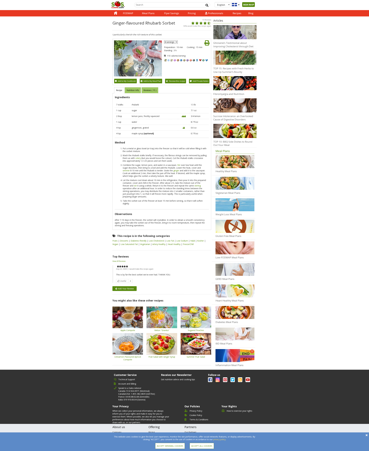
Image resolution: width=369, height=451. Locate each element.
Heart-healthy (174, 244)
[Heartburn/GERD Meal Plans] (234, 269)
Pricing (192, 13)
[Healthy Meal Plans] (234, 161)
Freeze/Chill (188, 244)
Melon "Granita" (161, 330)
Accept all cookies (201, 446)
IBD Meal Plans (223, 343)
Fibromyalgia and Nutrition (228, 94)
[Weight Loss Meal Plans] (234, 204)
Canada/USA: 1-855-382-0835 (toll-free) (136, 393)
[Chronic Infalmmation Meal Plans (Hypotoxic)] (234, 355)
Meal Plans (148, 13)
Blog (250, 13)
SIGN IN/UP (248, 4)
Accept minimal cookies (170, 446)
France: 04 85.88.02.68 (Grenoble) (133, 396)
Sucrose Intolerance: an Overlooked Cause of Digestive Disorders (233, 117)
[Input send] (207, 5)
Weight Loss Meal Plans (228, 214)
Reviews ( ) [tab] (149, 90)
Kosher (200, 240)
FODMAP (128, 13)
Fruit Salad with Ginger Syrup (161, 356)
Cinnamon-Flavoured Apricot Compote (127, 358)
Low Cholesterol (157, 240)
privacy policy (219, 439)
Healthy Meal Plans (226, 171)
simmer (126, 170)
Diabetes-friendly (139, 240)
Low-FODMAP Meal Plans (229, 257)
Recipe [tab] (119, 90)
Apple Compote (128, 330)
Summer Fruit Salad (196, 356)
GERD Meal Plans (224, 279)
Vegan (115, 244)
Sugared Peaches (196, 330)
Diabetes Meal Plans (226, 322)
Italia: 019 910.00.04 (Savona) (131, 399)
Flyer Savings (171, 13)
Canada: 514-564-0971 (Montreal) (134, 391)
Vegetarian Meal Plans (227, 193)
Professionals (215, 13)
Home (115, 13)
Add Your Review (125, 288)
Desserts (124, 240)
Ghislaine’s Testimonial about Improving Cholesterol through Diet (233, 44)
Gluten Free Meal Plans (228, 236)
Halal (192, 240)
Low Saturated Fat (129, 244)
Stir (178, 165)
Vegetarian (145, 244)
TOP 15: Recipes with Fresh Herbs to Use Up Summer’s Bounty (233, 70)
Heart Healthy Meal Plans (229, 300)
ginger (176, 170)
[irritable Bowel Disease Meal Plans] (234, 334)
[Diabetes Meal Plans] (234, 312)
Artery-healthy (159, 244)
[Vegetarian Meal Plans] (234, 183)
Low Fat (170, 240)
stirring (197, 185)
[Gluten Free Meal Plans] (234, 226)
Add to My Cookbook (127, 81)
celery (138, 158)
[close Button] (366, 435)
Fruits (115, 240)
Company (116, 432)
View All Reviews (119, 261)
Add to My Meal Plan (152, 81)
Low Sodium (182, 240)
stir (135, 185)
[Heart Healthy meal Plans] (234, 290)
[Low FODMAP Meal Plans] (234, 247)
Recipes (237, 13)
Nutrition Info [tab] (133, 90)
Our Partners (190, 432)
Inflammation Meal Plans (229, 365)
